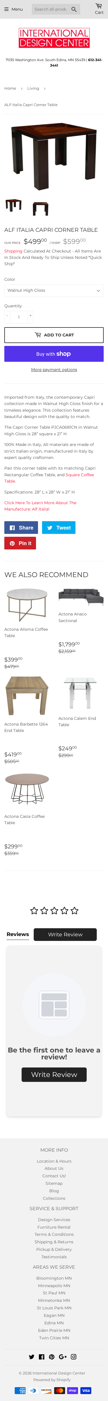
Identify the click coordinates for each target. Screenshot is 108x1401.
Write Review (65, 934)
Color (9, 279)
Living (33, 88)
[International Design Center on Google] (63, 1357)
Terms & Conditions (54, 1234)
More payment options (54, 369)
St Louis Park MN (54, 1307)
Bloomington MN (54, 1278)
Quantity (13, 305)
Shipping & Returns (54, 1241)
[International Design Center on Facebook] (42, 1357)
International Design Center (59, 1373)
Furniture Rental (54, 1227)
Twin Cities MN (54, 1337)
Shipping (13, 251)
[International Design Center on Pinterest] (52, 1357)
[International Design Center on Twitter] (32, 1357)
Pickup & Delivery (54, 1249)
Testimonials (54, 1256)
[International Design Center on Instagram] (74, 1357)
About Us (54, 1168)
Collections (54, 1198)
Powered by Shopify (52, 1379)
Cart (99, 12)
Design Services (54, 1219)
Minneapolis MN (54, 1285)
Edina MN (54, 1322)
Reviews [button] (18, 934)
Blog (54, 1190)
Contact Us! (54, 1175)
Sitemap (54, 1183)
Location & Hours (54, 1161)
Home (10, 88)
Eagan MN (54, 1315)
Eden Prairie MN (54, 1330)
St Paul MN (54, 1292)
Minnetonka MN (54, 1300)
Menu (17, 9)
